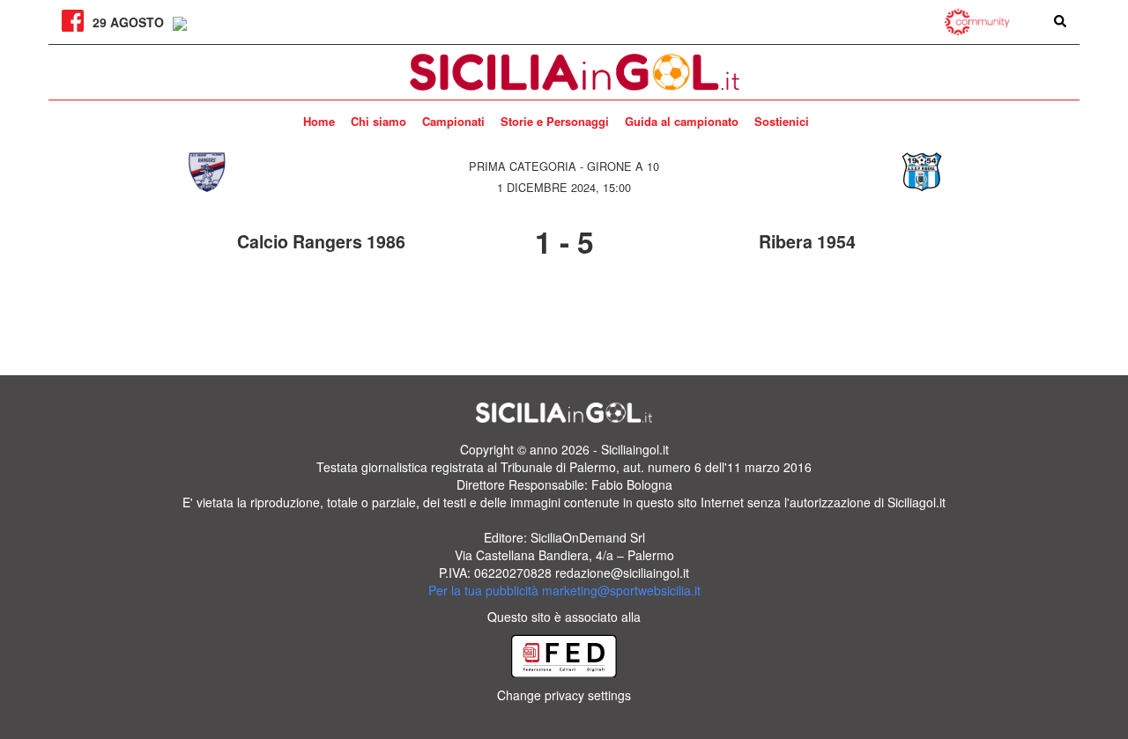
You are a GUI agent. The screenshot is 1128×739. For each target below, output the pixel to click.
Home (319, 121)
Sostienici (781, 121)
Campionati (453, 121)
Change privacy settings (564, 695)
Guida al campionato (681, 121)
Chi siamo (378, 121)
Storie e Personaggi (555, 121)
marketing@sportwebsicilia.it (621, 590)
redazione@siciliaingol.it (622, 572)
